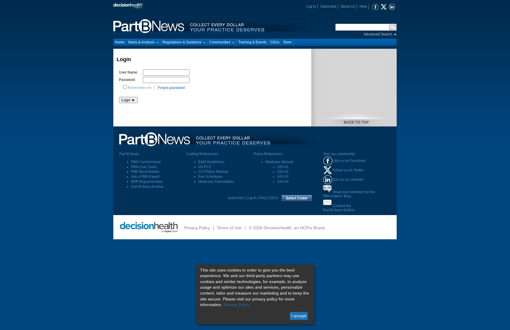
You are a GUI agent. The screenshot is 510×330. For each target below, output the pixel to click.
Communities (220, 42)
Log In (311, 6)
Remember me (140, 88)
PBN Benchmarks (145, 172)
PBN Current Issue (146, 162)
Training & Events (252, 42)
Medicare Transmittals (216, 182)
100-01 (283, 167)
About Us (348, 6)
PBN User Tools (143, 167)
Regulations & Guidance (182, 42)
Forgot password (171, 88)
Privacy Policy (197, 227)
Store (287, 42)
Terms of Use (229, 227)
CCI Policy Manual (213, 172)
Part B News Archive (147, 187)
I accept (298, 315)
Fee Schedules (210, 177)
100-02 (283, 172)
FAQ (262, 198)
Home (120, 42)
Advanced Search (378, 34)
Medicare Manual (279, 162)
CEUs (274, 42)
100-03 (283, 177)
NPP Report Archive (147, 182)
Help (363, 6)
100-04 (283, 182)
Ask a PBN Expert (145, 177)
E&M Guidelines (211, 162)
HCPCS (204, 167)
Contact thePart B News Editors (339, 208)
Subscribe (328, 6)
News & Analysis (141, 42)
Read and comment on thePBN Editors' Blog (349, 194)
